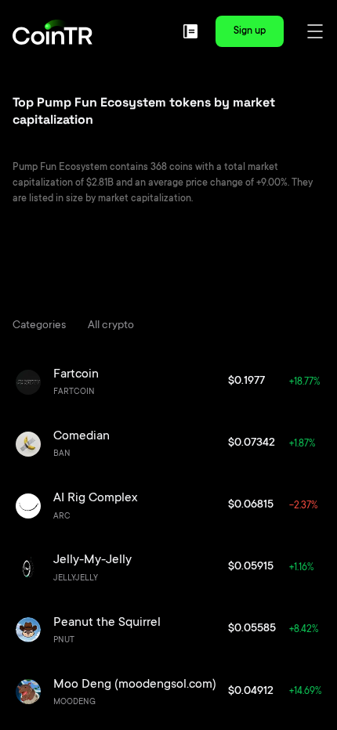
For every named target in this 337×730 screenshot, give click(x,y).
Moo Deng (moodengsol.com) (134, 685)
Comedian (81, 436)
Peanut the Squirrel (107, 623)
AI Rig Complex (95, 498)
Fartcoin (76, 374)
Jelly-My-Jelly (92, 560)
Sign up (250, 31)
